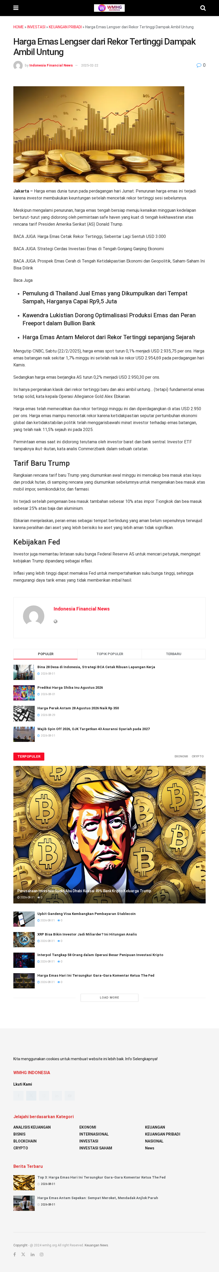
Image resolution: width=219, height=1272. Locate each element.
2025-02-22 (89, 65)
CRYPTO (198, 756)
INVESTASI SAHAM (95, 1148)
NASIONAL (154, 1141)
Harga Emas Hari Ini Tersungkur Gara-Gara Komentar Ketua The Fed (95, 975)
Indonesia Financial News (51, 65)
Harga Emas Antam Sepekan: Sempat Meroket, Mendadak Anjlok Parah (97, 1198)
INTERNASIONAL (94, 1134)
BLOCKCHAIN (25, 1141)
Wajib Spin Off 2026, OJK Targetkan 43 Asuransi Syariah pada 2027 (93, 729)
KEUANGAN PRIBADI (65, 27)
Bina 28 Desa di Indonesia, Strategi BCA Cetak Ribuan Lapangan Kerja (96, 667)
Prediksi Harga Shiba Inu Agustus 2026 (70, 688)
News (149, 1148)
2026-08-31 (27, 897)
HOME (18, 27)
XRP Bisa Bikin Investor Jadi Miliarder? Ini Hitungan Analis (87, 934)
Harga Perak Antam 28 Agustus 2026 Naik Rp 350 (78, 708)
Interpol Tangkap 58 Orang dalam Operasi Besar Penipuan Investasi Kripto (100, 955)
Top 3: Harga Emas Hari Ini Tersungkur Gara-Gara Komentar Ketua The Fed (101, 1177)
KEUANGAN (155, 1127)
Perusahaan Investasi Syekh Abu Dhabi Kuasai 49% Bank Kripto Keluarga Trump (84, 891)
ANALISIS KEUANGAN (32, 1127)
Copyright (20, 1245)
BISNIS (19, 1134)
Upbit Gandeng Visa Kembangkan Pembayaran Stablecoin (86, 914)
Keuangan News (96, 1245)
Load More (109, 997)
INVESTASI (36, 27)
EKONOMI (181, 756)
